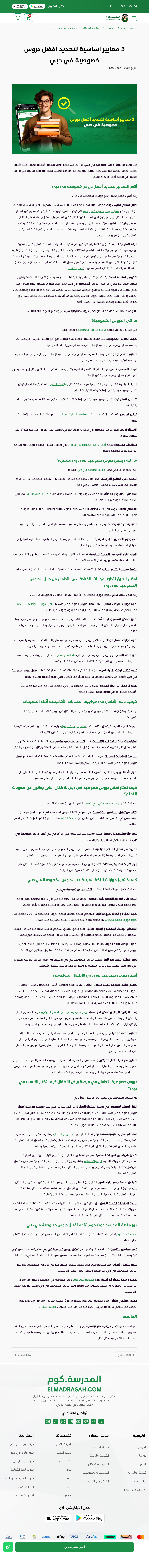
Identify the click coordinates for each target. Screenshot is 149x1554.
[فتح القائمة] (134, 18)
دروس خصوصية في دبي (91, 469)
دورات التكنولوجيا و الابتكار (18, 1478)
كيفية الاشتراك (137, 1473)
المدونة (142, 1464)
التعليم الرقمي (48, 1306)
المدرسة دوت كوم (126, 1234)
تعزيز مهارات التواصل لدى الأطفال (33, 603)
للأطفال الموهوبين (50, 1012)
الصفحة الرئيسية (129, 28)
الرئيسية (141, 1447)
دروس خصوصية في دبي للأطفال (102, 803)
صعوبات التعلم (69, 818)
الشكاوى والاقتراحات (96, 1481)
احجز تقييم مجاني (74, 1547)
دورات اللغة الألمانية (22, 1470)
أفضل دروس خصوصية (73, 726)
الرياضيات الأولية (93, 1161)
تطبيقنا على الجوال (134, 1490)
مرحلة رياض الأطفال (64, 1134)
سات (68, 1487)
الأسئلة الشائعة (99, 1456)
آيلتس (67, 1496)
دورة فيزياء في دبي (22, 1444)
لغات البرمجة (63, 1461)
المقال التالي (125, 1354)
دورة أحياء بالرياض (23, 1461)
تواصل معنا (139, 1481)
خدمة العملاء (101, 1447)
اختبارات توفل (26, 1487)
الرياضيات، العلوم (59, 384)
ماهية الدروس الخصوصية (92, 329)
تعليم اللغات (64, 1453)
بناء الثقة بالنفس (66, 655)
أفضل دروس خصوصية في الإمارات (86, 444)
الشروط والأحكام (98, 1464)
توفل (68, 1470)
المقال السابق (24, 1354)
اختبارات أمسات (25, 1496)
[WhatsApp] (8, 1547)
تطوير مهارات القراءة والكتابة (121, 919)
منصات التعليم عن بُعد (38, 493)
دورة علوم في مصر (22, 1453)
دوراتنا (142, 1456)
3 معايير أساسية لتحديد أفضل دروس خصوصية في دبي (75, 28)
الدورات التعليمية (61, 1444)
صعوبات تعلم (75, 268)
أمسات (67, 1478)
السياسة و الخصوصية (96, 1473)
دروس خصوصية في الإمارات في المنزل (78, 414)
